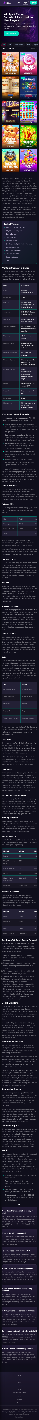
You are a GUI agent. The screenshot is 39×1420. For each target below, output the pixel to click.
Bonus (19, 1382)
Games (20, 1386)
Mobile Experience (12, 247)
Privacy (19, 1399)
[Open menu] (15, 3)
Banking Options (12, 241)
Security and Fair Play (13, 250)
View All (33, 48)
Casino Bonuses (11, 234)
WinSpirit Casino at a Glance (16, 227)
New (28, 45)
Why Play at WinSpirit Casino (16, 231)
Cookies (19, 1403)
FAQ (7, 260)
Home (19, 1375)
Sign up (33, 3)
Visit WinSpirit (11, 33)
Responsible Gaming (13, 254)
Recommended (19, 45)
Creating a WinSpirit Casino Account (19, 244)
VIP (10, 45)
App (19, 1389)
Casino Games (11, 237)
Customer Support (12, 257)
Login (25, 3)
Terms (19, 1396)
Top (4, 45)
